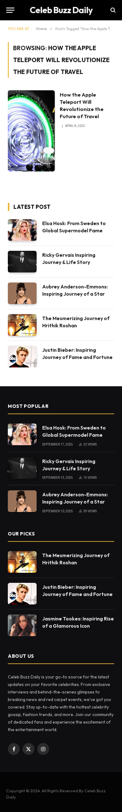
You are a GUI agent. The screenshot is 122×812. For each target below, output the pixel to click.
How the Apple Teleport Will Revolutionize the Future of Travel (82, 105)
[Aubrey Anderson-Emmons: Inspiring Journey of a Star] (22, 293)
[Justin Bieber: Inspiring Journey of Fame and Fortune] (22, 356)
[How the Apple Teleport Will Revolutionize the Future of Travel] (31, 130)
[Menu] (10, 10)
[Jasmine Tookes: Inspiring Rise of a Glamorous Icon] (22, 625)
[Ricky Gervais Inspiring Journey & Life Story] (22, 261)
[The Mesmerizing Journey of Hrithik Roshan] (22, 325)
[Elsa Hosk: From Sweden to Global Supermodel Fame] (22, 230)
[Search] (112, 10)
